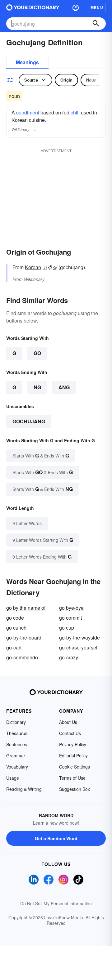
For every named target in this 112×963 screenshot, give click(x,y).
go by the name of (25, 607)
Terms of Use (72, 778)
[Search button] (95, 23)
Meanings (27, 62)
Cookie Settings (74, 767)
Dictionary (16, 722)
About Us (68, 722)
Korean (33, 267)
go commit (70, 617)
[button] (75, 7)
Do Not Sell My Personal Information (56, 903)
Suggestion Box (74, 789)
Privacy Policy (72, 744)
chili (75, 112)
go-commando (22, 657)
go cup (66, 627)
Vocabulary (17, 767)
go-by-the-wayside (79, 637)
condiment (27, 112)
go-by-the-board (23, 637)
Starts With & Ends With (40, 455)
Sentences (16, 744)
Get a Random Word (56, 838)
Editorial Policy (73, 755)
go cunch (16, 627)
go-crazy (68, 657)
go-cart (13, 647)
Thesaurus (16, 733)
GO (37, 353)
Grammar (15, 755)
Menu (97, 7)
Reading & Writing (24, 789)
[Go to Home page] (32, 7)
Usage (12, 778)
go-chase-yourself (79, 647)
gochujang (28, 421)
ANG (64, 387)
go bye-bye (71, 607)
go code (15, 617)
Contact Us (70, 733)
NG (37, 387)
